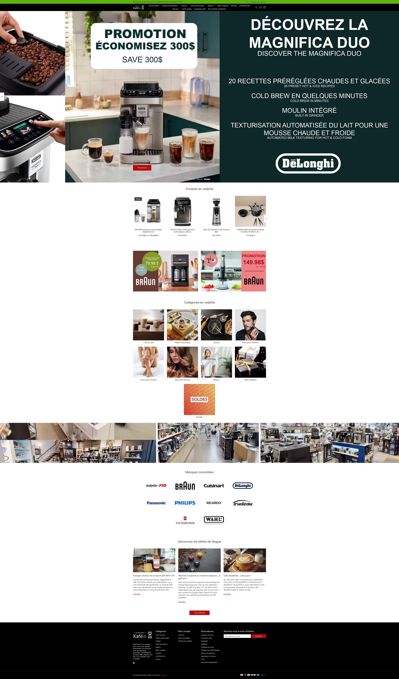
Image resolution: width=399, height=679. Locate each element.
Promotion (142, 167)
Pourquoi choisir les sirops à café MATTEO (154, 575)
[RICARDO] (214, 503)
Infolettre (204, 644)
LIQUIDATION (244, 6)
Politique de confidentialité (210, 650)
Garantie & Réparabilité (209, 662)
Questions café (200, 9)
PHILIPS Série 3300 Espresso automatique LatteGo (183, 231)
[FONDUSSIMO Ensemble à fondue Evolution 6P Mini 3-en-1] (250, 211)
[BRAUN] (185, 486)
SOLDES (234, 6)
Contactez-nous (206, 638)
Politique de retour (207, 647)
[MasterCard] (245, 675)
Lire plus (136, 594)
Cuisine (216, 343)
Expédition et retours (208, 656)
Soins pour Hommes (250, 343)
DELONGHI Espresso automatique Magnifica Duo (148, 231)
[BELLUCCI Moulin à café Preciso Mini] (216, 211)
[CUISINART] (214, 486)
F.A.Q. (203, 659)
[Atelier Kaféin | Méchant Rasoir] (138, 7)
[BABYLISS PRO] (156, 486)
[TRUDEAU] (243, 503)
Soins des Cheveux (182, 380)
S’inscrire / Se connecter (258, 2)
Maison (216, 380)
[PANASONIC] (156, 503)
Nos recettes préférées (217, 9)
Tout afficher (199, 612)
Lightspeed (163, 675)
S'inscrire (181, 635)
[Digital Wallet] (253, 675)
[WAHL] (214, 520)
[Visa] (248, 675)
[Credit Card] (241, 675)
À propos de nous (207, 635)
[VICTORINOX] (185, 520)
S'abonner (258, 636)
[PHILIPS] (185, 503)
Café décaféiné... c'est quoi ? (237, 575)
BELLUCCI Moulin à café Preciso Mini (216, 231)
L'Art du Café (148, 343)
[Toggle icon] (256, 7)
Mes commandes (184, 638)
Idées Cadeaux (222, 6)
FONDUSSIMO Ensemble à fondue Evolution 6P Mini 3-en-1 (250, 231)
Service (158, 659)
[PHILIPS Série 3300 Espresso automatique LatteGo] (182, 211)
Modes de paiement (208, 653)
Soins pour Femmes (148, 380)
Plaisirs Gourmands (182, 343)
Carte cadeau (187, 9)
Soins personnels (161, 644)
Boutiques (204, 641)
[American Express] (258, 675)
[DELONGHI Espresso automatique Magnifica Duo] (148, 211)
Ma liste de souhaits (185, 641)
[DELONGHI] (243, 486)
